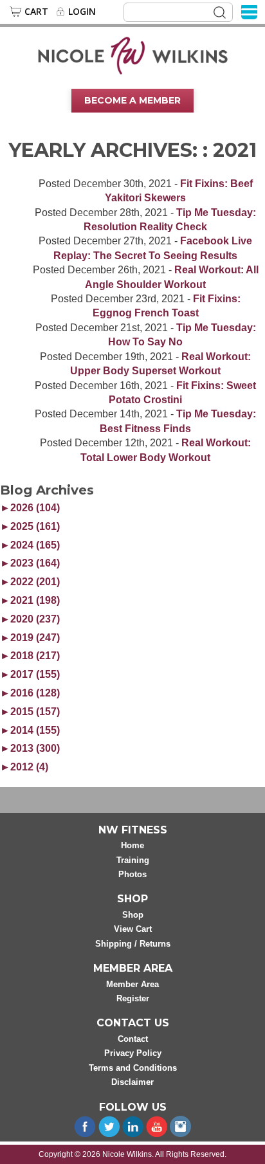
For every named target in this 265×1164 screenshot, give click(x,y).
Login (82, 11)
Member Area (132, 984)
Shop (132, 915)
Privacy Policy (132, 1053)
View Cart (133, 929)
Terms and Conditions (133, 1068)
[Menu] (249, 11)
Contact (133, 1039)
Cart (36, 11)
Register (132, 998)
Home (132, 845)
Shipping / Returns (132, 944)
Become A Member (132, 100)
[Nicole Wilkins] (133, 54)
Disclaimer (132, 1082)
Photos (132, 874)
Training (132, 860)
